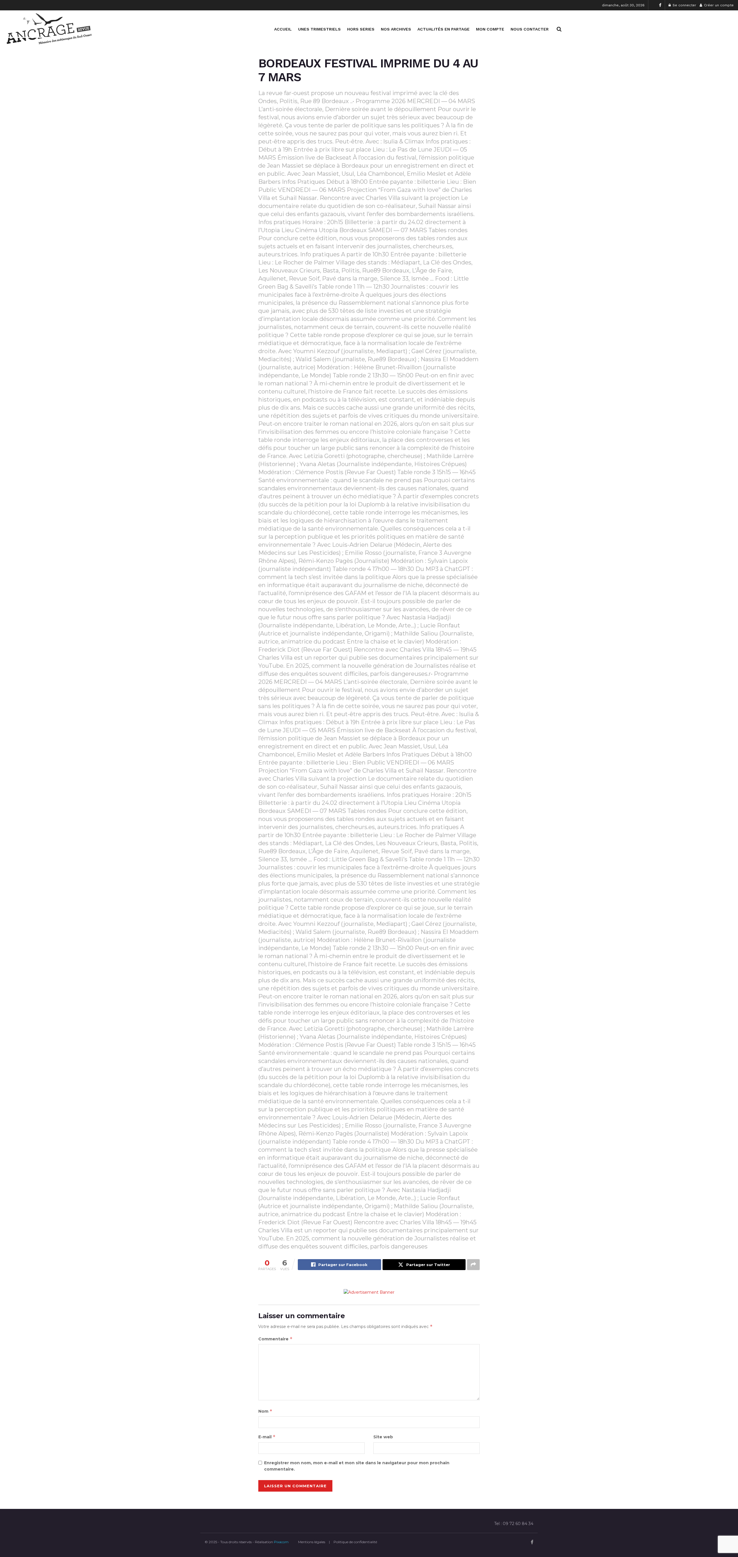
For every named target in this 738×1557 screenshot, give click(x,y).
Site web (383, 1436)
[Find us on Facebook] (660, 5)
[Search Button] (559, 29)
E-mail (267, 1436)
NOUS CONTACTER (530, 29)
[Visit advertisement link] (369, 1292)
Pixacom (281, 1542)
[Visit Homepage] (49, 29)
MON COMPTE (490, 29)
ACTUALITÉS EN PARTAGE (443, 29)
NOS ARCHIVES (396, 29)
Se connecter (683, 5)
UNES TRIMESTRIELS (319, 29)
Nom (265, 1411)
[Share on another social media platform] (473, 1264)
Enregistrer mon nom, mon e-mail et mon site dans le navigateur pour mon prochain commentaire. (356, 1466)
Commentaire (275, 1339)
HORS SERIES (360, 29)
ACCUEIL (283, 29)
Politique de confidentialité (355, 1542)
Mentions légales (311, 1542)
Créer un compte (718, 5)
